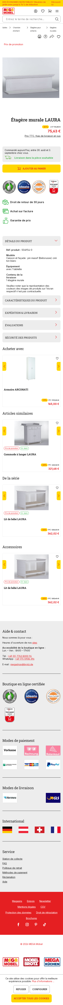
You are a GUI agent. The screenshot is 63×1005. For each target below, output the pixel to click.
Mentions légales (27, 906)
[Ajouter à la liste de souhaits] (59, 37)
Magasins (17, 901)
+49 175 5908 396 (24, 658)
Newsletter (45, 901)
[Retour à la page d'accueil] (8, 11)
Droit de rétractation (47, 912)
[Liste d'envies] (42, 11)
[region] (31, 78)
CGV (43, 906)
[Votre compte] (35, 11)
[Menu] (57, 11)
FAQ (4, 863)
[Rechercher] (57, 19)
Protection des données (18, 912)
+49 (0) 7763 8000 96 (20, 656)
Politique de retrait (12, 868)
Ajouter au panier (34, 168)
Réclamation (8, 877)
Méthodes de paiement (14, 872)
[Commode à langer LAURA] (31, 433)
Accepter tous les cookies (31, 998)
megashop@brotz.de (21, 664)
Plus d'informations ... (43, 981)
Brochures (31, 918)
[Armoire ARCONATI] (31, 368)
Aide (4, 881)
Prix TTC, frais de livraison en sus (43, 136)
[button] (31, 202)
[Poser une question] (45, 37)
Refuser (21, 989)
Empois (31, 901)
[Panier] (49, 11)
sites (34, 642)
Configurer (39, 989)
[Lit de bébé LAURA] (31, 498)
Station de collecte (12, 858)
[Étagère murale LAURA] (30, 78)
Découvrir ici (56, 3)
